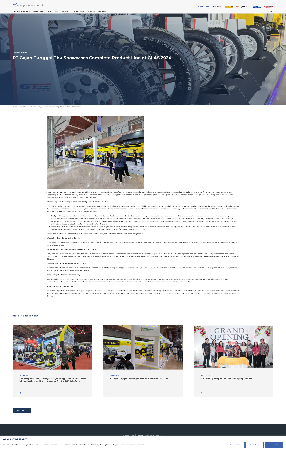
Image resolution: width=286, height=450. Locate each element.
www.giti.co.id (137, 234)
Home (15, 107)
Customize (235, 445)
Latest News (79, 12)
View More (22, 410)
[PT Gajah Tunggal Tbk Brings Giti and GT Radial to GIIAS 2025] (143, 361)
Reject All (254, 445)
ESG (57, 12)
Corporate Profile (21, 12)
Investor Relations (42, 12)
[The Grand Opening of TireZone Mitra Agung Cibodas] (233, 361)
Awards (65, 12)
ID (267, 11)
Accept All (274, 445)
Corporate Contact (97, 12)
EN (271, 11)
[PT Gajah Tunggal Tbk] (41, 4)
